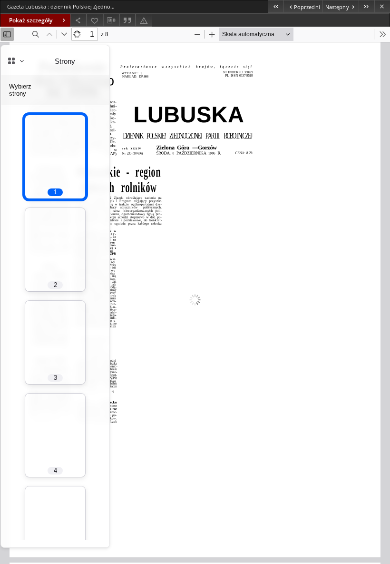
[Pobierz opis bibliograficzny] (111, 20)
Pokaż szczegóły (30, 20)
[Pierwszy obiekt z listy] (275, 6)
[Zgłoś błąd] (144, 20)
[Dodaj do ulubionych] (95, 20)
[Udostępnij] (78, 20)
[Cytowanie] (127, 20)
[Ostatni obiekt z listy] (366, 6)
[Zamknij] (382, 6)
